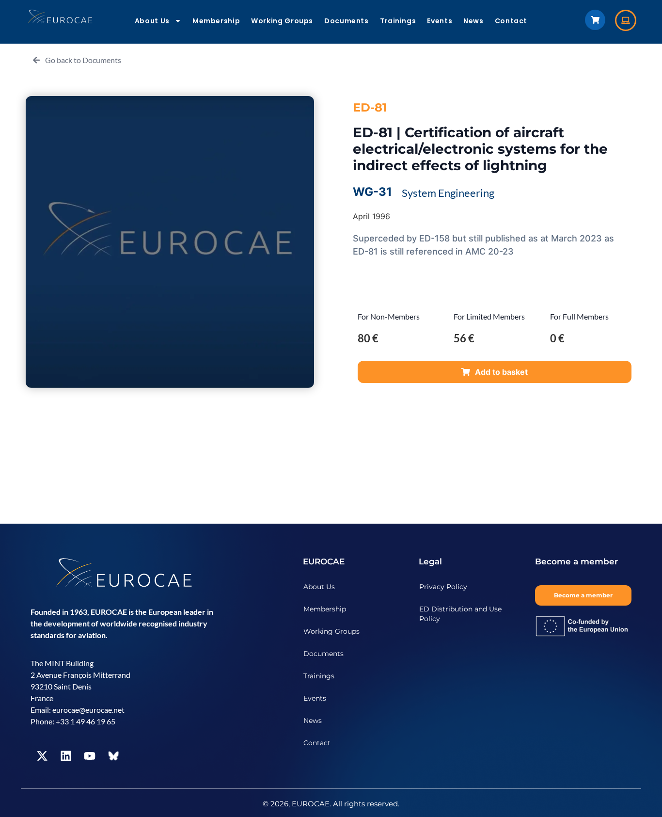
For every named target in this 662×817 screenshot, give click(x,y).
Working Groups (282, 21)
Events (439, 21)
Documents (346, 21)
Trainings (398, 21)
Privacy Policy (443, 586)
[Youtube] (89, 756)
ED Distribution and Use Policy (460, 614)
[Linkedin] (66, 756)
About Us (152, 21)
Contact (511, 21)
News (473, 21)
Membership (216, 21)
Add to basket (501, 372)
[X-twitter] (42, 756)
